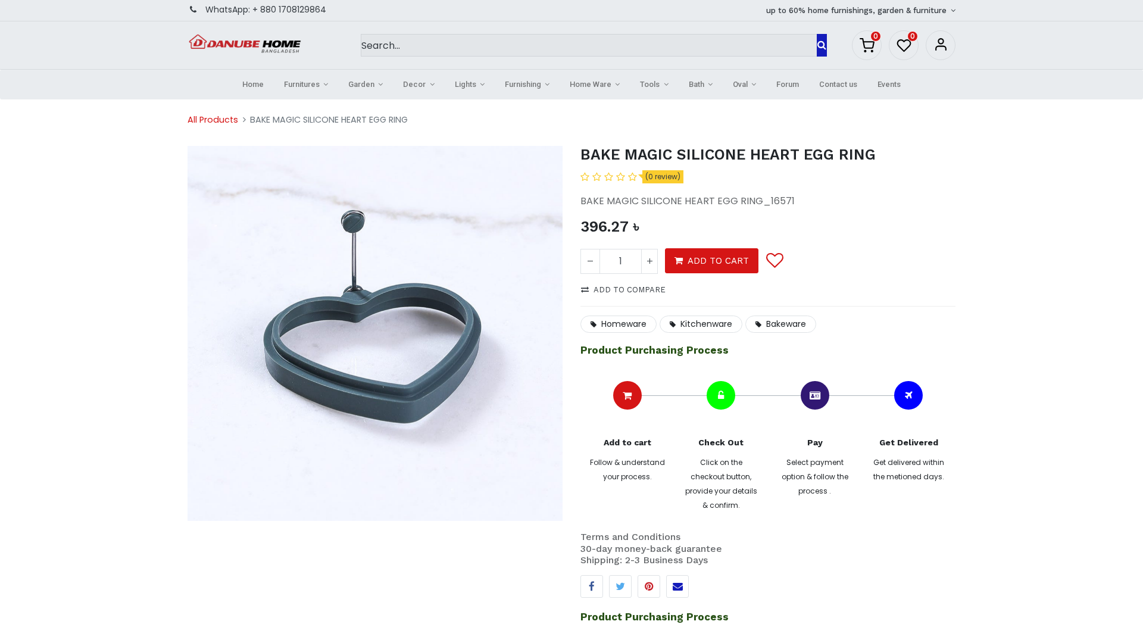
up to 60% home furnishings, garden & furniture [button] (857, 10)
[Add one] (649, 261)
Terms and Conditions (630, 536)
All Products (213, 120)
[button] (774, 261)
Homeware (624, 324)
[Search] (822, 45)
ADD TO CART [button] (718, 260)
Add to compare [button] (630, 289)
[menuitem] (253, 84)
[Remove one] (590, 261)
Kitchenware (706, 324)
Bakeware (786, 324)
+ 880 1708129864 (289, 9)
